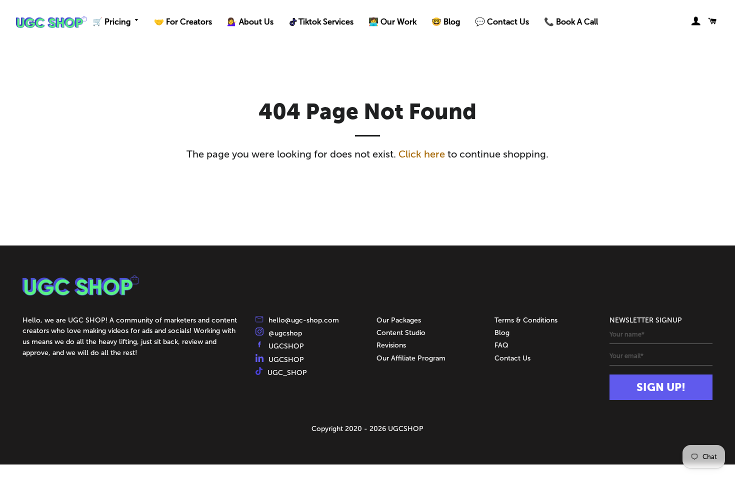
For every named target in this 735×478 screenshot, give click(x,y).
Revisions (391, 345)
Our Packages (398, 320)
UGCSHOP (286, 346)
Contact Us (512, 358)
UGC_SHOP (287, 372)
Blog (502, 332)
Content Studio (401, 332)
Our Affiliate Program (411, 358)
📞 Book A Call (571, 21)
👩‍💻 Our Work (392, 21)
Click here (421, 154)
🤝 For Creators (183, 21)
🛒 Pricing (111, 21)
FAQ (501, 345)
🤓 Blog (446, 21)
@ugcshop (285, 333)
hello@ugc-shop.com (303, 320)
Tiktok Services (326, 21)
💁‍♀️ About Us (250, 21)
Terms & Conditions (526, 320)
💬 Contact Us (502, 21)
